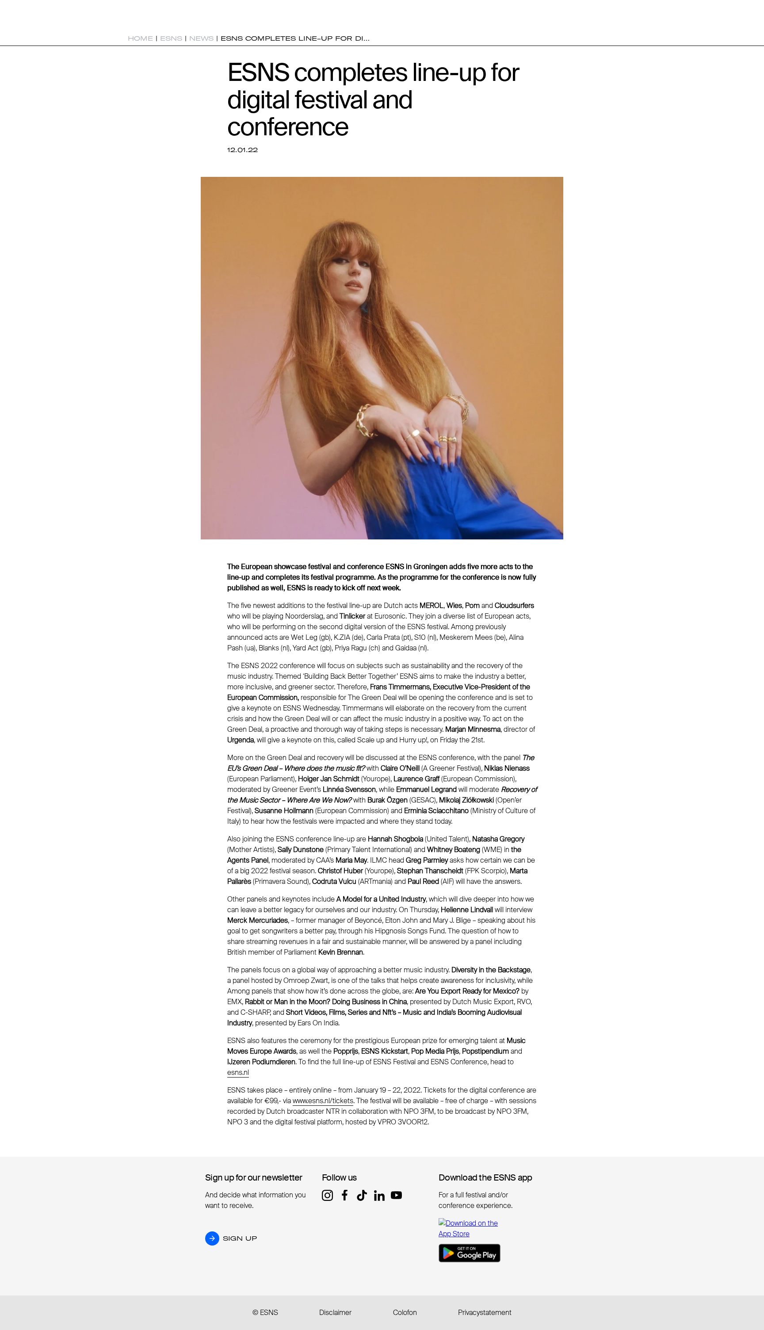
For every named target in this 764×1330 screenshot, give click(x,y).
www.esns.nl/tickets (323, 1100)
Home (140, 38)
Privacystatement (485, 1312)
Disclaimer (335, 1312)
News (201, 38)
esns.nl (238, 1072)
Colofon (405, 1312)
